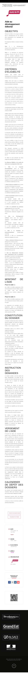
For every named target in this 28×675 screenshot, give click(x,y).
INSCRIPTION (14, 546)
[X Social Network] (12, 582)
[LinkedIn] (15, 582)
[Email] (18, 582)
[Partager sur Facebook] (9, 582)
